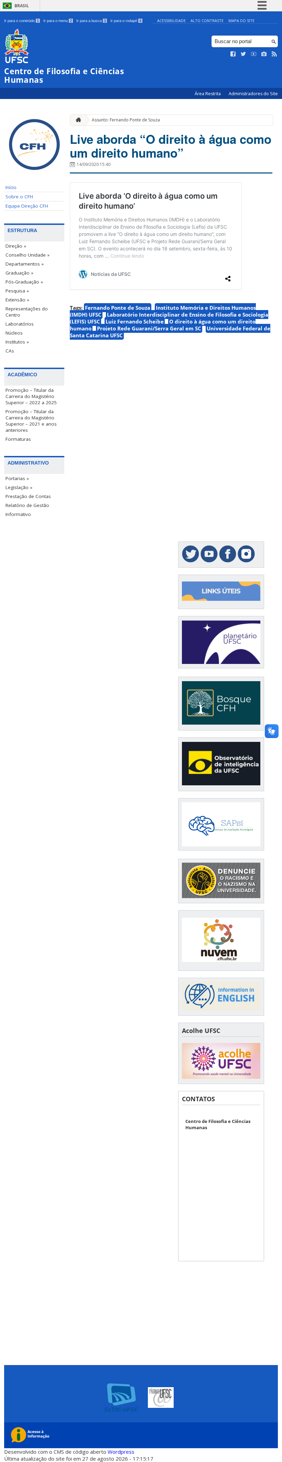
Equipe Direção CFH (27, 206)
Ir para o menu (57, 21)
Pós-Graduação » (24, 282)
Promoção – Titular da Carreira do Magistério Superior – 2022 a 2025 (31, 396)
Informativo (18, 514)
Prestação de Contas (28, 496)
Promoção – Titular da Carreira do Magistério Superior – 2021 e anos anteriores (31, 420)
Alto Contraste (207, 20)
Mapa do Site (241, 20)
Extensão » (17, 300)
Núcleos (14, 333)
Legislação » (19, 487)
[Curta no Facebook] (233, 54)
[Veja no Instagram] (264, 54)
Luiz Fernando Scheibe (135, 321)
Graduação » (19, 273)
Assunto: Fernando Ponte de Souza (126, 120)
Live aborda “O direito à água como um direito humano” (170, 145)
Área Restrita (208, 94)
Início (11, 187)
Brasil (21, 6)
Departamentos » (25, 264)
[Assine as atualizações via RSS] (274, 54)
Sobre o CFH (19, 196)
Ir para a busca (91, 21)
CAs (10, 351)
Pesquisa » (17, 291)
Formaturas (18, 439)
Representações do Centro (27, 312)
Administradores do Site (253, 94)
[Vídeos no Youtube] (254, 54)
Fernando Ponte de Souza (117, 307)
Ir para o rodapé (125, 21)
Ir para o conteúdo (21, 21)
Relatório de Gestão (27, 505)
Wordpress (121, 1451)
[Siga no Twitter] (243, 54)
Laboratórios (20, 324)
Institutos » (17, 342)
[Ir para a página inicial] (76, 120)
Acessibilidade (171, 20)
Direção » (16, 246)
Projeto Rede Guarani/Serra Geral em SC (149, 328)
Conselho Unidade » (28, 255)
